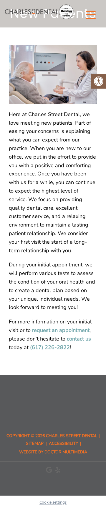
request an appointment (61, 330)
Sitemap (35, 443)
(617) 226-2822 (50, 347)
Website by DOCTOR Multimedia (53, 452)
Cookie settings (53, 502)
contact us (79, 338)
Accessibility (63, 443)
